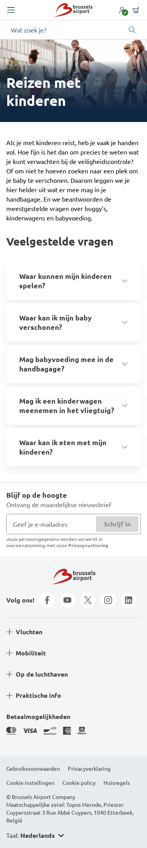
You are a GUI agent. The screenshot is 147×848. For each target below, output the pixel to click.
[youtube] (67, 600)
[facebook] (47, 600)
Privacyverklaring (88, 545)
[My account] (122, 10)
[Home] (73, 10)
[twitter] (88, 600)
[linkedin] (128, 600)
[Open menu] (11, 10)
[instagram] (108, 600)
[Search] (132, 30)
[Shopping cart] (136, 10)
